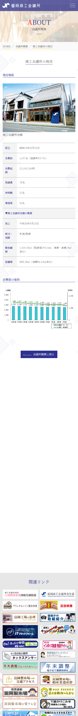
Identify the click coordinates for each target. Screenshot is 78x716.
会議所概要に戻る (43, 354)
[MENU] (72, 5)
